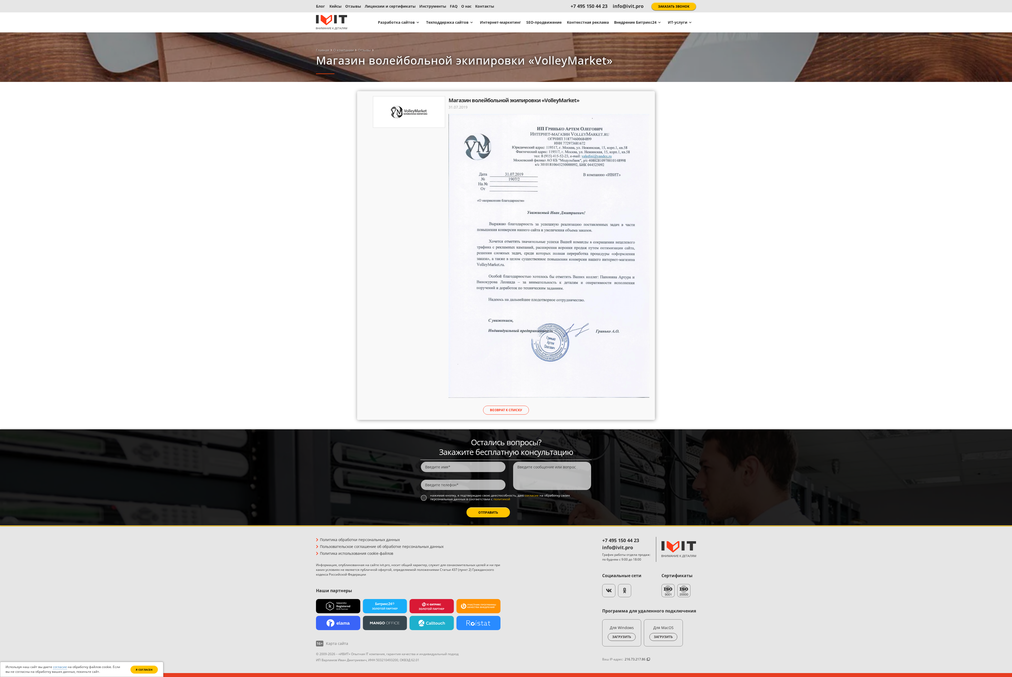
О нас (466, 6)
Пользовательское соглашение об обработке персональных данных (382, 546)
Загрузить (621, 637)
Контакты (484, 6)
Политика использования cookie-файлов (356, 553)
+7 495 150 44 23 (589, 6)
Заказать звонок (673, 6)
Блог (320, 6)
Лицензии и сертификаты (390, 6)
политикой (501, 499)
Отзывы (353, 6)
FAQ (454, 6)
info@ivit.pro (628, 6)
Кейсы (335, 6)
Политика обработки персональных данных (360, 539)
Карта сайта (337, 643)
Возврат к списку (506, 410)
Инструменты (432, 6)
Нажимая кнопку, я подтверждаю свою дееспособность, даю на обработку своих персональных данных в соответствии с (500, 497)
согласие (532, 495)
